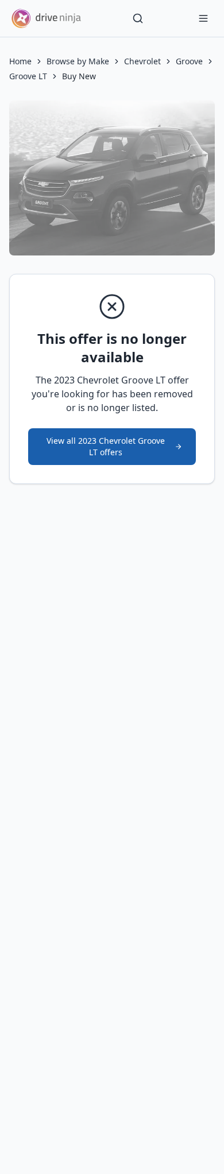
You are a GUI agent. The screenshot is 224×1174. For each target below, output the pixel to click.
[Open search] (138, 18)
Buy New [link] (79, 76)
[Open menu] (203, 18)
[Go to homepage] (46, 18)
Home (20, 61)
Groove (189, 61)
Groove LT (28, 76)
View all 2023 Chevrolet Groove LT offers (106, 446)
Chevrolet (142, 61)
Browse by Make (78, 61)
